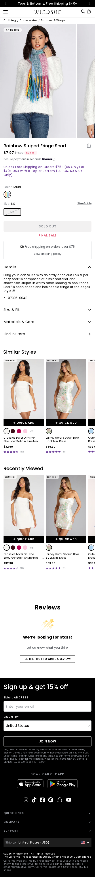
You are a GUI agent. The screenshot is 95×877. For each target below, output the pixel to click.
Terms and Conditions (76, 755)
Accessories (28, 20)
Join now (47, 741)
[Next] (89, 3)
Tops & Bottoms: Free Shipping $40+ (47, 3)
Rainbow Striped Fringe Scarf (35, 146)
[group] (38, 81)
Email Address (16, 697)
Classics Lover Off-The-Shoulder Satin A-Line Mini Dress (21, 439)
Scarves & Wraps (53, 20)
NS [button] (12, 212)
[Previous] (6, 3)
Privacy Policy (17, 759)
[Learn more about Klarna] (54, 159)
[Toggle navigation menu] (5, 11)
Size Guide (84, 203)
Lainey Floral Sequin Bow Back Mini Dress (62, 439)
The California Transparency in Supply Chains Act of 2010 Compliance (47, 857)
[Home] (47, 12)
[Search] (83, 11)
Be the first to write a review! (48, 659)
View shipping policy (47, 254)
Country (11, 717)
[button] (6, 431)
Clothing (10, 20)
